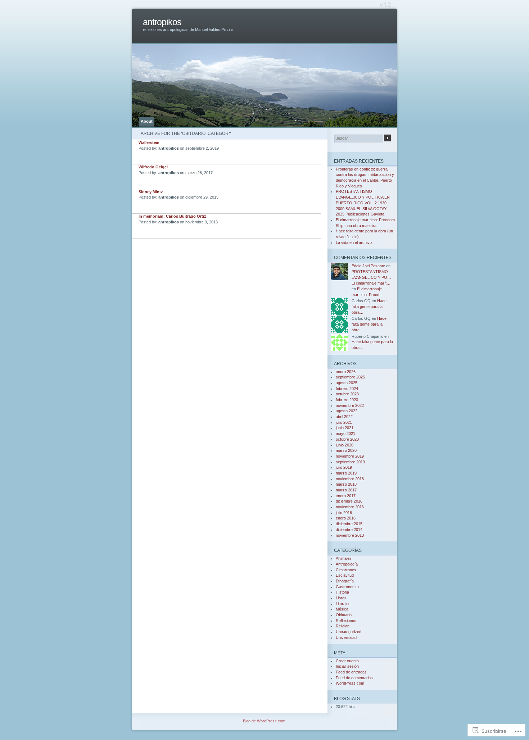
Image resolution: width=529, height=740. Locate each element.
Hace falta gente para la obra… (369, 306)
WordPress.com (350, 683)
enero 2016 (346, 518)
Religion (342, 626)
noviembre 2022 (350, 405)
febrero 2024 (347, 388)
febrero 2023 (347, 400)
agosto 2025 (346, 383)
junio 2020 (344, 445)
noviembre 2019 (350, 456)
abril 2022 (344, 416)
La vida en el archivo (354, 242)
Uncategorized (348, 632)
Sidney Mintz (151, 192)
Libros (341, 598)
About (147, 121)
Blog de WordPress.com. (264, 721)
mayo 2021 (345, 433)
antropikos (162, 22)
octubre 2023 (347, 394)
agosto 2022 (346, 411)
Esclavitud (345, 575)
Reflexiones (346, 620)
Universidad (346, 637)
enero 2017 (346, 496)
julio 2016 (344, 512)
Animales (344, 558)
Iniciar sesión (347, 666)
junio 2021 (344, 428)
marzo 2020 (346, 450)
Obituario (344, 615)
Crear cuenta (347, 661)
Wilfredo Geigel (153, 167)
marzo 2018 (346, 484)
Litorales (343, 603)
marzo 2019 (346, 473)
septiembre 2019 (350, 462)
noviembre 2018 (350, 479)
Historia (342, 592)
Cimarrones (346, 570)
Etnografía (345, 581)
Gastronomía (347, 587)
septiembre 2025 (350, 377)
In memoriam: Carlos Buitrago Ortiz (172, 216)
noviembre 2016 (350, 507)
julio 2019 (344, 467)
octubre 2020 (347, 439)
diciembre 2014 (349, 529)
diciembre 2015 (349, 524)
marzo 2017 (346, 490)
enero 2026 (346, 371)
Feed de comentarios (354, 678)
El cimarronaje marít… (371, 283)
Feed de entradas (351, 672)
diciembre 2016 (349, 501)
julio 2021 (344, 422)
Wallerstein (149, 142)
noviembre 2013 (350, 535)
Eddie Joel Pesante (368, 266)
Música (342, 609)
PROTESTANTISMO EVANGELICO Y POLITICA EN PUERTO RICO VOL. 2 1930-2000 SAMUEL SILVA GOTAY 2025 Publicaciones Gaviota (363, 202)
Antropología (347, 564)
